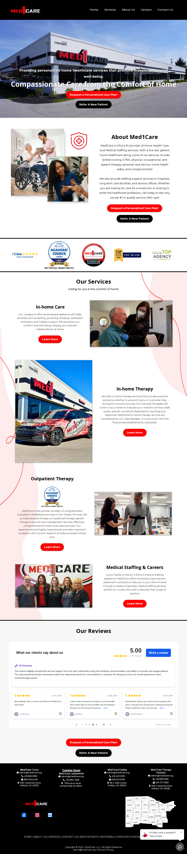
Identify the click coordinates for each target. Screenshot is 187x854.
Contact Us (165, 9)
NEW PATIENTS (89, 836)
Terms (101, 849)
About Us (128, 9)
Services (110, 9)
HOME (28, 836)
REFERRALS (107, 836)
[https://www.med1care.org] (25, 10)
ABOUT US (40, 836)
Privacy (110, 849)
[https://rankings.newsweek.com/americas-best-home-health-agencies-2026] (93, 255)
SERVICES (54, 836)
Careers (146, 9)
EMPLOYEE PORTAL (129, 836)
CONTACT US (70, 836)
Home (94, 9)
